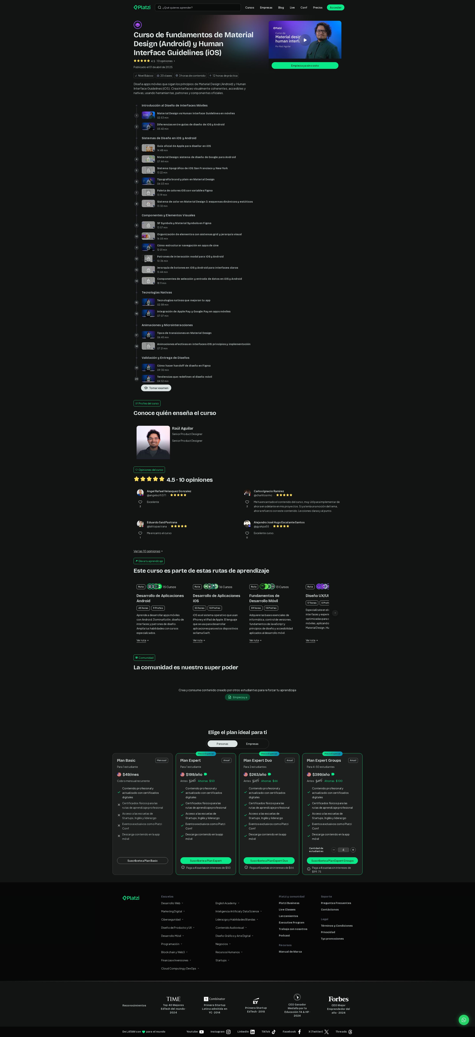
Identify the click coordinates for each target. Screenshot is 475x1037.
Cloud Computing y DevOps (178, 968)
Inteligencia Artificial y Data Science (237, 911)
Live (292, 7)
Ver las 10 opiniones (147, 551)
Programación (170, 944)
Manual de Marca (290, 951)
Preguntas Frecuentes (336, 903)
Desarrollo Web (170, 903)
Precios (317, 7)
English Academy (226, 903)
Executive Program (291, 922)
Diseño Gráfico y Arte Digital (233, 935)
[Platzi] (142, 7)
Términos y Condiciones (337, 925)
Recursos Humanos (228, 952)
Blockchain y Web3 (173, 952)
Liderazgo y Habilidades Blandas (235, 919)
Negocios (222, 944)
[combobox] (198, 7)
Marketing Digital (171, 911)
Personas (222, 743)
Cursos (249, 7)
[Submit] (159, 7)
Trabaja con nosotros (293, 929)
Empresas (266, 7)
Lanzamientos (288, 916)
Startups (221, 960)
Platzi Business (289, 903)
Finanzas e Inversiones (174, 960)
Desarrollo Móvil (171, 935)
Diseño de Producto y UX (176, 927)
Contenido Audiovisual (230, 927)
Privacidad (328, 932)
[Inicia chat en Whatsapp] (464, 1020)
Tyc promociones (332, 938)
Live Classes (287, 909)
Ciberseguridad (171, 919)
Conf (304, 7)
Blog (281, 7)
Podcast (284, 935)
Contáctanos (330, 909)
